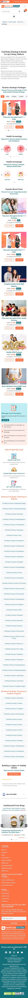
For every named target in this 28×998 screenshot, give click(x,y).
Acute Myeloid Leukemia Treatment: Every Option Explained (14, 831)
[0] (24, 12)
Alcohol (21, 179)
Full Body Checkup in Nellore (14, 735)
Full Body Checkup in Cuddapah (14, 708)
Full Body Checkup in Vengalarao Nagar (14, 686)
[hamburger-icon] (24, 6)
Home (5, 22)
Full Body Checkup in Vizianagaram (14, 751)
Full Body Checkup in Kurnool (14, 730)
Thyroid (7, 154)
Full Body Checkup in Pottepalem (14, 659)
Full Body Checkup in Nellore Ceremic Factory (14, 637)
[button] (3, 113)
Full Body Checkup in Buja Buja (14, 514)
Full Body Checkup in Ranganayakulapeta (14, 670)
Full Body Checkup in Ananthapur (14, 698)
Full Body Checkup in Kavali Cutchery (14, 588)
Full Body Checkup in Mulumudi (14, 620)
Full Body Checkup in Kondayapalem (14, 599)
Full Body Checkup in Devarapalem (14, 540)
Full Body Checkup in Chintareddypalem (14, 519)
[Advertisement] (14, 37)
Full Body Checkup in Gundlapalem (14, 551)
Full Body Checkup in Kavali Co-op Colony (14, 583)
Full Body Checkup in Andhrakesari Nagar (14, 503)
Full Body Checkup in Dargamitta (14, 530)
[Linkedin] (10, 952)
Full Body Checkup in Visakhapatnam (14, 746)
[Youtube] (22, 952)
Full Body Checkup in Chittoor (14, 703)
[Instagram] (14, 952)
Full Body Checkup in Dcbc (14, 535)
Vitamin (21, 154)
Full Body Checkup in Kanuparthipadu (14, 567)
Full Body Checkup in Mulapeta (14, 615)
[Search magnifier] (19, 11)
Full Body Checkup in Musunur (14, 625)
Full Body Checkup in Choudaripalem (14, 524)
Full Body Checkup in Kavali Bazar (14, 578)
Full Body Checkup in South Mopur (14, 675)
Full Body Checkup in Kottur (14, 610)
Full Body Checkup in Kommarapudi (14, 594)
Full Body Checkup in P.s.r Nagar (14, 649)
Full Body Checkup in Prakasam (14, 740)
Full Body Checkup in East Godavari (14, 714)
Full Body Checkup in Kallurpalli (14, 562)
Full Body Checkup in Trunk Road (14, 681)
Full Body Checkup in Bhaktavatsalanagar (14, 508)
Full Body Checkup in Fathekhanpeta (14, 546)
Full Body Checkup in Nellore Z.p (14, 643)
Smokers (7, 179)
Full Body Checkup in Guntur (14, 719)
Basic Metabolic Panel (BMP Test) (14, 386)
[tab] (2, 96)
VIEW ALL (23, 810)
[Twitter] (18, 952)
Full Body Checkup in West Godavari (14, 756)
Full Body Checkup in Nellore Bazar (14, 631)
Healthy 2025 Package (14, 352)
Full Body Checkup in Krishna (14, 724)
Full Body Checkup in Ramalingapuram (14, 665)
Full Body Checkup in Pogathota (14, 654)
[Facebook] (6, 952)
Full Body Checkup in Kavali (14, 572)
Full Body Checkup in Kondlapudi (14, 604)
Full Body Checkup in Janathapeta (14, 556)
